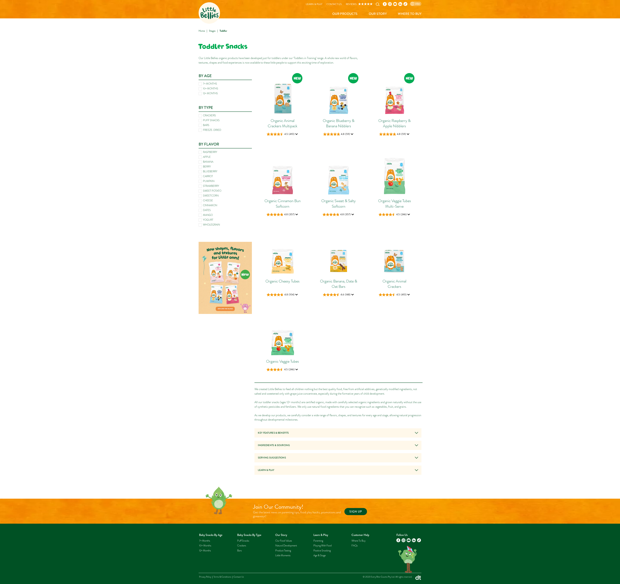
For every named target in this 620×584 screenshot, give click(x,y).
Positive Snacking (322, 550)
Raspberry (210, 152)
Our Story (378, 13)
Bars (206, 125)
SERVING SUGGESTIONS (272, 457)
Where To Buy (409, 13)
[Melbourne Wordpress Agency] (418, 578)
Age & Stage (319, 555)
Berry (207, 166)
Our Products (345, 13)
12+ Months (210, 93)
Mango (208, 215)
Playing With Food (322, 545)
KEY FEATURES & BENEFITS (273, 433)
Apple (207, 157)
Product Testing (283, 550)
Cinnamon (210, 205)
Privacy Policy (205, 576)
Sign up (355, 511)
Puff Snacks (211, 120)
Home (202, 31)
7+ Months (210, 84)
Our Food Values (283, 541)
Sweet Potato (212, 191)
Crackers (209, 115)
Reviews (351, 4)
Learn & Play (314, 4)
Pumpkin (208, 181)
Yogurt (208, 220)
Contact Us (334, 4)
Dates (207, 210)
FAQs (354, 545)
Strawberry (211, 186)
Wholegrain (211, 225)
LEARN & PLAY (266, 470)
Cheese (208, 200)
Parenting (318, 541)
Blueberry (210, 171)
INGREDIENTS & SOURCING (274, 445)
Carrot (208, 176)
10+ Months (210, 88)
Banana (208, 162)
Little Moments (282, 555)
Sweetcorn (211, 195)
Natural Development (286, 545)
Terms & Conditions (222, 576)
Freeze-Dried (212, 130)
